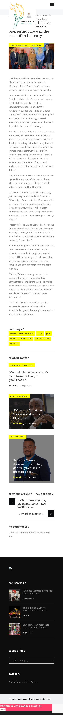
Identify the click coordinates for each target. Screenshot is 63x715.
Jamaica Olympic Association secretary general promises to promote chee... (28, 466)
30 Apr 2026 (25, 385)
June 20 (26, 615)
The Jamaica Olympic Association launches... (35, 609)
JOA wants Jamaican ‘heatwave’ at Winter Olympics (27, 414)
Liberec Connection (21, 338)
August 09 (27, 632)
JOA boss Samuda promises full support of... (37, 592)
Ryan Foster (43, 338)
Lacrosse (28, 365)
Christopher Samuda (22, 333)
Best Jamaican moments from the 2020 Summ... (36, 626)
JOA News (36, 45)
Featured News (19, 45)
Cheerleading (17, 436)
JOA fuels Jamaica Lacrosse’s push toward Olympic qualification (28, 376)
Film (40, 333)
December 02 (29, 598)
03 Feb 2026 (30, 423)
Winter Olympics (19, 396)
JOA (48, 333)
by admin (13, 385)
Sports (14, 344)
